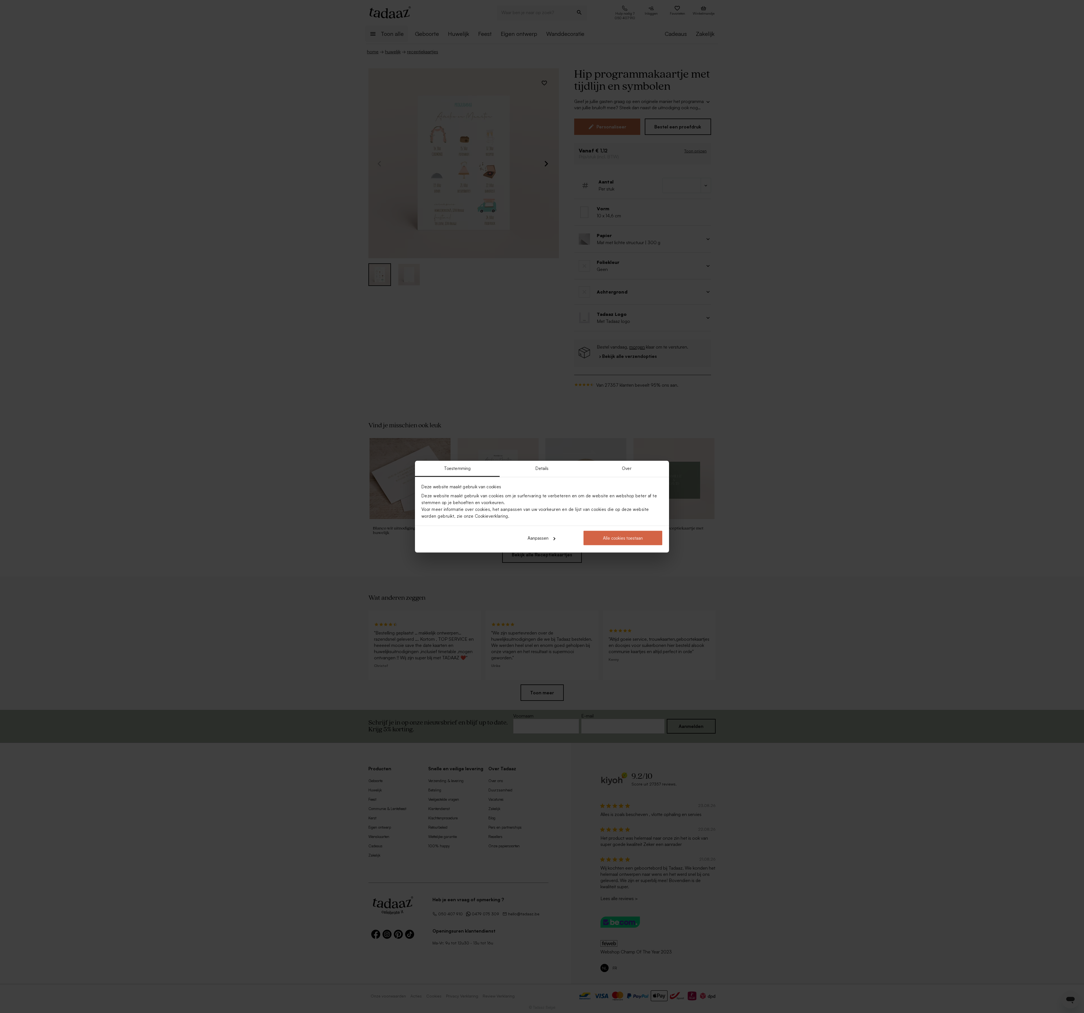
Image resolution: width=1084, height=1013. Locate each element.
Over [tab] (626, 468)
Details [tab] (542, 468)
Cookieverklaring (491, 515)
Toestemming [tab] (457, 468)
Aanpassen (538, 538)
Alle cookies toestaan (623, 538)
